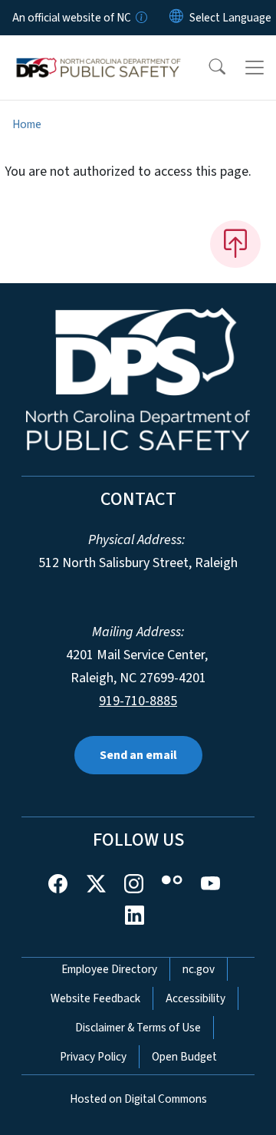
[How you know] (140, 17)
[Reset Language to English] (176, 17)
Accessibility (195, 998)
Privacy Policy (93, 1056)
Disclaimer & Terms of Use (138, 1027)
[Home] (98, 53)
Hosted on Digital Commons (138, 1098)
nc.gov (198, 969)
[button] (207, 67)
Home (26, 124)
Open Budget (184, 1056)
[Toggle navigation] (254, 67)
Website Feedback (95, 998)
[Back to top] (235, 244)
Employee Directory (109, 969)
